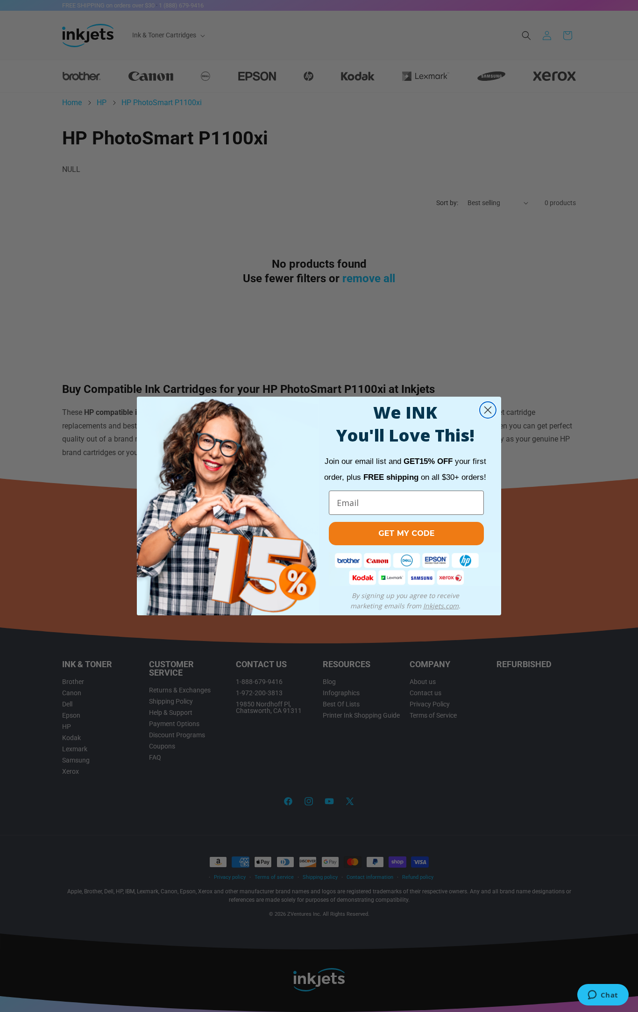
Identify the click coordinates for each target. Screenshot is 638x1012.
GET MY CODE (406, 533)
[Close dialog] (488, 410)
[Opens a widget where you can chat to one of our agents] (603, 995)
